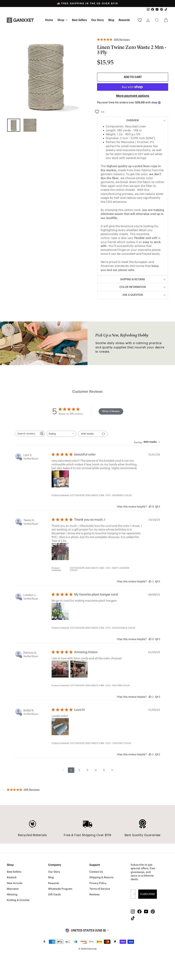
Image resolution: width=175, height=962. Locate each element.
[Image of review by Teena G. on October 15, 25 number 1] (60, 551)
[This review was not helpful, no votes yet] (156, 507)
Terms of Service (99, 888)
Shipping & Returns (101, 877)
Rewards (124, 20)
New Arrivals (14, 883)
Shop (61, 20)
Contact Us (96, 871)
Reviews (94, 894)
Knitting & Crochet (18, 900)
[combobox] (61, 434)
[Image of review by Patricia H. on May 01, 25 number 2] (79, 669)
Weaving (12, 894)
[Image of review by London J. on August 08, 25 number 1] (60, 611)
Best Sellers (79, 20)
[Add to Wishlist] (100, 110)
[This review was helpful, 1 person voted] (150, 581)
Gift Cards (54, 894)
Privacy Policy (97, 883)
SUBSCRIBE (147, 894)
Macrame (13, 888)
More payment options (132, 95)
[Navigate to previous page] (63, 770)
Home (49, 20)
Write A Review (111, 411)
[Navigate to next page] (112, 770)
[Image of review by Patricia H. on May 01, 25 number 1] (60, 669)
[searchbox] (27, 433)
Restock (12, 877)
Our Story (97, 20)
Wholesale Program (60, 888)
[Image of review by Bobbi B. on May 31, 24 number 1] (60, 726)
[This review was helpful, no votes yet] (150, 507)
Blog (111, 20)
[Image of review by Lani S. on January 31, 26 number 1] (60, 478)
